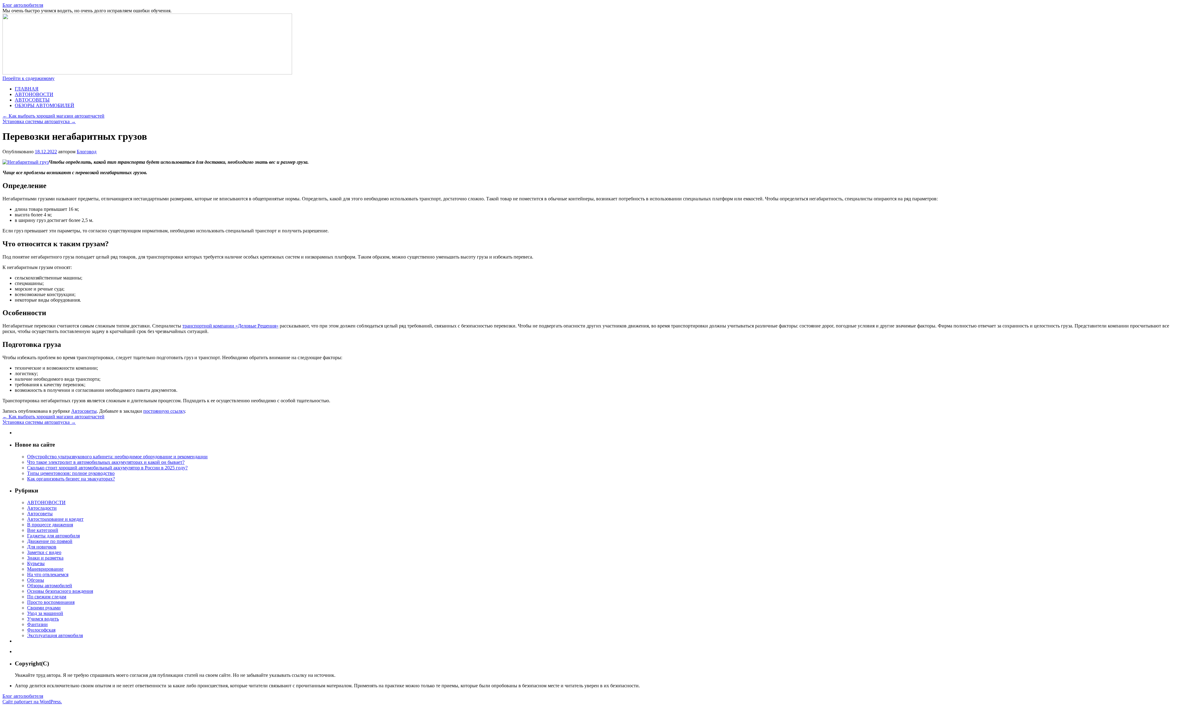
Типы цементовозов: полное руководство (71, 473)
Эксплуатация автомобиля (55, 635)
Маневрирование (45, 569)
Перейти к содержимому (28, 78)
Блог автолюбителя (22, 5)
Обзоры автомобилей (49, 585)
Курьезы (36, 563)
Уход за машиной (45, 613)
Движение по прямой (49, 541)
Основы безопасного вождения (60, 591)
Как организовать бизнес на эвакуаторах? (71, 478)
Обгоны (35, 580)
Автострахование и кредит (55, 519)
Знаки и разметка (45, 557)
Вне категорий (42, 530)
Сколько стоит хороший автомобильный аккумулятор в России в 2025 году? (107, 467)
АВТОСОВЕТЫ (32, 99)
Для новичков (41, 546)
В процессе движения (50, 524)
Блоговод (86, 151)
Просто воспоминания (51, 602)
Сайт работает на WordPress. (32, 701)
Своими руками (44, 607)
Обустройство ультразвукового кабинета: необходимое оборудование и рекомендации (117, 456)
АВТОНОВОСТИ (34, 94)
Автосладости (42, 508)
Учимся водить (43, 618)
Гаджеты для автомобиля (53, 535)
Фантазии (37, 624)
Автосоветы (84, 411)
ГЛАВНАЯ (27, 88)
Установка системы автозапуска (39, 121)
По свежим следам (46, 596)
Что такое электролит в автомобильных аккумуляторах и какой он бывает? (106, 462)
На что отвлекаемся (47, 574)
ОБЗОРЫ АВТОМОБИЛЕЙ (44, 105)
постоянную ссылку (164, 411)
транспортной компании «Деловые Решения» (230, 325)
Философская (41, 630)
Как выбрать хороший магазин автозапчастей (53, 116)
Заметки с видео (44, 552)
